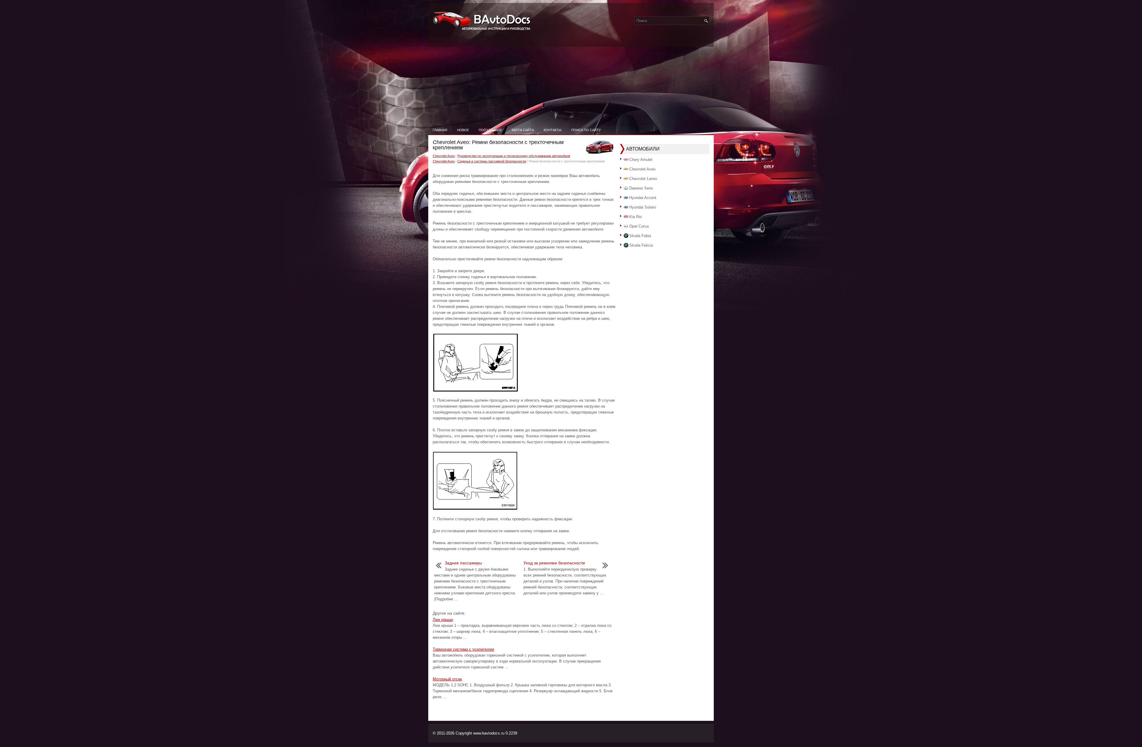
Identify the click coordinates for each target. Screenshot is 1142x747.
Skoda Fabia (640, 236)
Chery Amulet (640, 159)
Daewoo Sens (641, 188)
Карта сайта (523, 130)
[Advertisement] (571, 80)
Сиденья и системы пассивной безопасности (491, 161)
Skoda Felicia (641, 245)
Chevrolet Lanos (643, 178)
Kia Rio (635, 216)
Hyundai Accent (642, 197)
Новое (463, 130)
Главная (440, 130)
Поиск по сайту (586, 130)
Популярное (490, 130)
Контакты (552, 130)
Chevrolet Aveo (444, 156)
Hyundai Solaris (642, 207)
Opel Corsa (639, 226)
